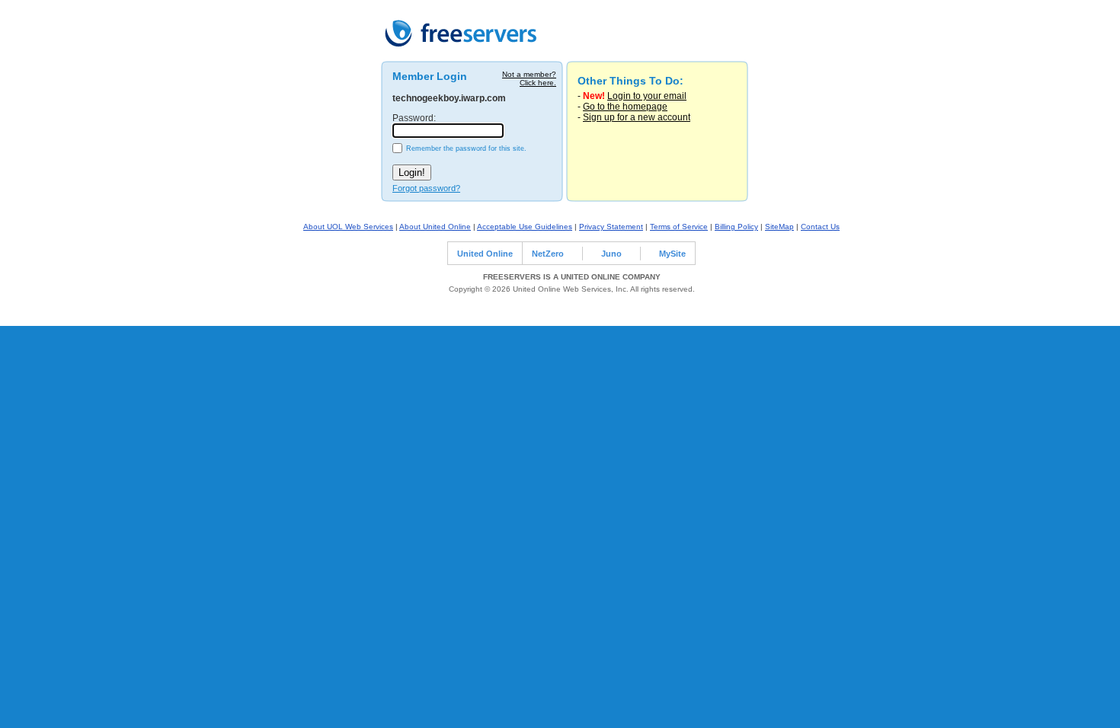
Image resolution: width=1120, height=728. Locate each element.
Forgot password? (426, 188)
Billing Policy (736, 226)
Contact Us (820, 226)
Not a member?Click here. (529, 78)
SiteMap (779, 226)
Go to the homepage (625, 106)
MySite (672, 253)
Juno (611, 253)
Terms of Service (679, 226)
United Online (485, 253)
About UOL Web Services (348, 226)
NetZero (548, 253)
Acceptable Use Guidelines (524, 226)
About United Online (435, 226)
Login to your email (646, 96)
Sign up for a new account (636, 117)
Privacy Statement (611, 226)
